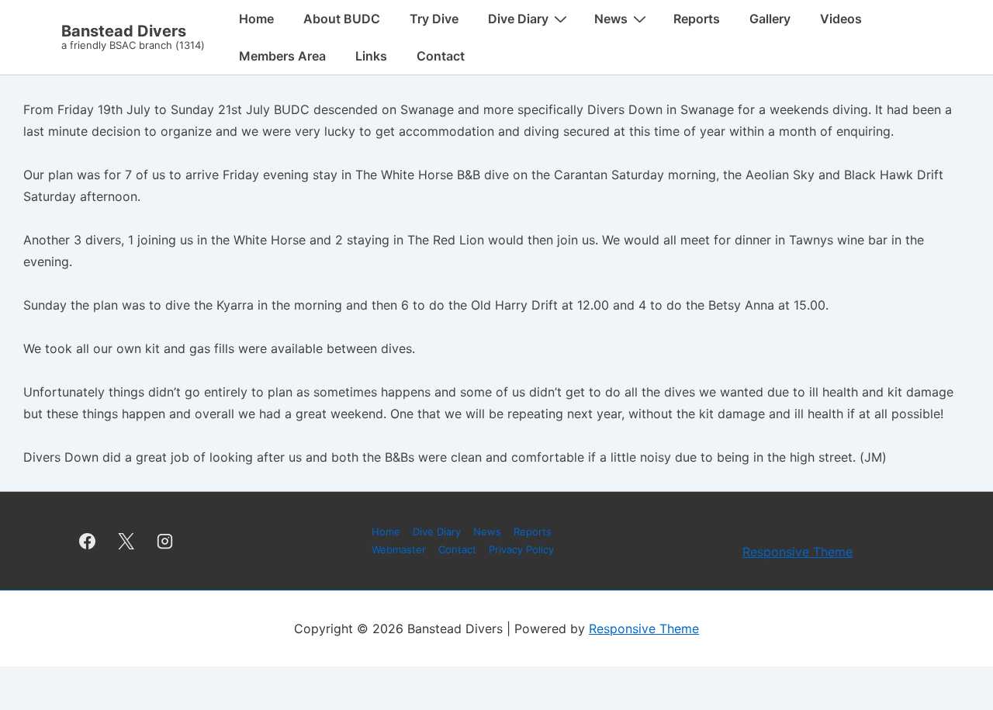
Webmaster (399, 549)
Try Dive (434, 18)
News (611, 18)
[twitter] (126, 541)
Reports (696, 18)
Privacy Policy (521, 549)
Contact (441, 56)
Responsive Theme (797, 551)
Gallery (770, 18)
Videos (841, 18)
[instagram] (165, 541)
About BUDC (341, 18)
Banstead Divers (123, 31)
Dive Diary (518, 18)
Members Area (282, 56)
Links (371, 56)
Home (256, 18)
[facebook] (87, 541)
